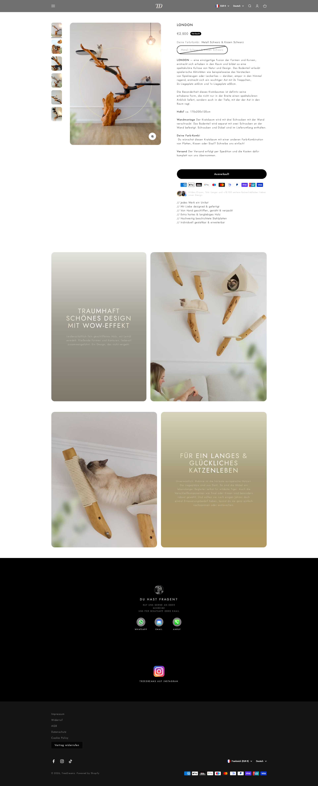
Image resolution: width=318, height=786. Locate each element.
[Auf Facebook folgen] (53, 761)
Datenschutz (59, 732)
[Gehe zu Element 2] (56, 47)
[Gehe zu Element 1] (56, 30)
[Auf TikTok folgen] (70, 761)
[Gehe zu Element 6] (56, 114)
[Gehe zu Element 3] (56, 64)
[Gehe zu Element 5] (56, 97)
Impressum (58, 714)
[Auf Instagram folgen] (62, 761)
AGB (54, 726)
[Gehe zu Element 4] (56, 81)
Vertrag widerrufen (67, 745)
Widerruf (57, 720)
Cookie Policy (60, 738)
